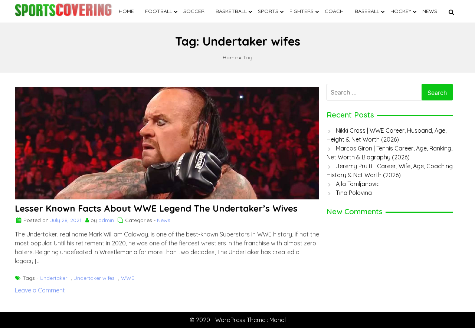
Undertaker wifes (94, 278)
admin (106, 220)
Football (158, 11)
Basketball (231, 11)
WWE (127, 278)
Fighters (301, 11)
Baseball (367, 11)
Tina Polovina (354, 192)
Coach (334, 11)
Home (126, 11)
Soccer (193, 11)
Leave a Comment (40, 290)
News (429, 11)
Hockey (400, 11)
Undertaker (53, 278)
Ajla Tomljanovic (358, 184)
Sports (268, 11)
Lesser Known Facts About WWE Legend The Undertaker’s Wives (156, 208)
